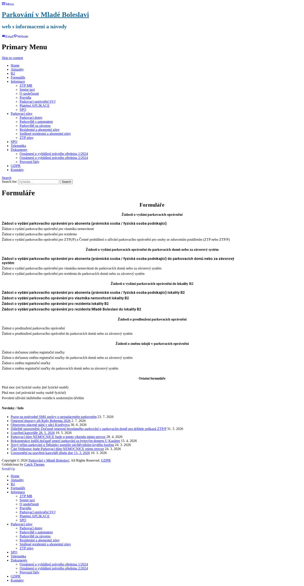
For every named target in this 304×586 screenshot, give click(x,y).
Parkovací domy (31, 117)
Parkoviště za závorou (35, 125)
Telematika (18, 146)
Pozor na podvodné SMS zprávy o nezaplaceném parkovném (54, 417)
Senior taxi (27, 89)
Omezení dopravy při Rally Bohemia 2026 (41, 421)
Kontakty (17, 170)
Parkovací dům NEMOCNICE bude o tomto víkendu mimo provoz (58, 437)
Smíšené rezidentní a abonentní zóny (45, 134)
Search (6, 177)
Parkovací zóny (21, 113)
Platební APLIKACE (35, 105)
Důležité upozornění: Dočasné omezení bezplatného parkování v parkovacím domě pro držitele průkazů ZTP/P (88, 429)
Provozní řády (29, 162)
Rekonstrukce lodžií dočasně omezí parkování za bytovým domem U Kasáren (65, 441)
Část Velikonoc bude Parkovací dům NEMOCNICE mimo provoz (57, 449)
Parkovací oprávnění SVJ (37, 101)
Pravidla (25, 97)
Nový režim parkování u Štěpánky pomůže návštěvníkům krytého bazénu (62, 445)
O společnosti (29, 93)
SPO (23, 109)
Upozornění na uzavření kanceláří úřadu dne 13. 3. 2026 (50, 453)
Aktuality (17, 69)
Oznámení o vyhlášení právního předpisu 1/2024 (54, 154)
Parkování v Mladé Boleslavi (45, 14)
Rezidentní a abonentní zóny (40, 130)
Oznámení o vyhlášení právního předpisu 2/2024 (54, 158)
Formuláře (18, 77)
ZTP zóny (27, 138)
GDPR (15, 166)
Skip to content (12, 58)
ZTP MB (26, 85)
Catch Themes (34, 464)
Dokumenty (19, 150)
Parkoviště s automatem (36, 121)
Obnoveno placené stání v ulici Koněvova (40, 425)
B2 (13, 73)
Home (15, 65)
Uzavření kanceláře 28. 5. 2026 (33, 433)
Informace (18, 81)
